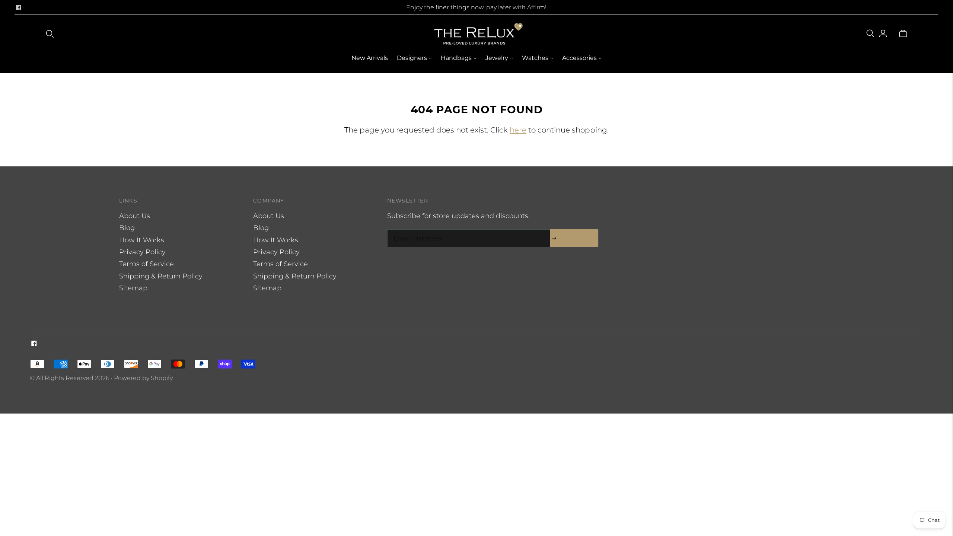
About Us (134, 216)
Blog (127, 228)
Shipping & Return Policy (161, 276)
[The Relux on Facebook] (18, 7)
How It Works (141, 240)
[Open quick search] (50, 33)
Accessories (579, 57)
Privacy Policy (142, 252)
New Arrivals (369, 57)
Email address (415, 230)
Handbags (456, 57)
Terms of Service (146, 264)
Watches (535, 57)
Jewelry (496, 57)
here (518, 129)
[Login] (883, 33)
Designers (412, 57)
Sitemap (133, 288)
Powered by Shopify (143, 378)
